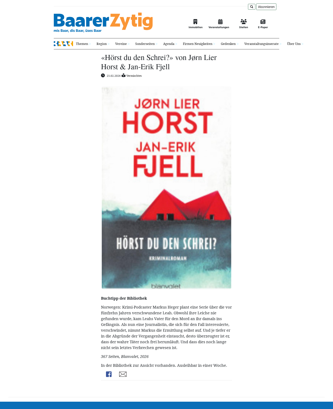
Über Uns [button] (294, 44)
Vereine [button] (121, 44)
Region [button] (102, 44)
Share (108, 374)
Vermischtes (134, 76)
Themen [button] (82, 44)
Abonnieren (266, 7)
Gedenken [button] (228, 44)
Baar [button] (63, 43)
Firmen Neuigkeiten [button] (197, 44)
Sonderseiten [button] (145, 44)
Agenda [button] (168, 44)
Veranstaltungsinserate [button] (261, 44)
